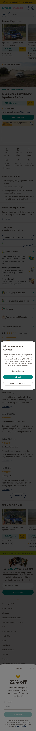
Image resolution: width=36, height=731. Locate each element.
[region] (18, 365)
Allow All (18, 377)
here (26, 365)
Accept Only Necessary (18, 383)
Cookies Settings (18, 371)
